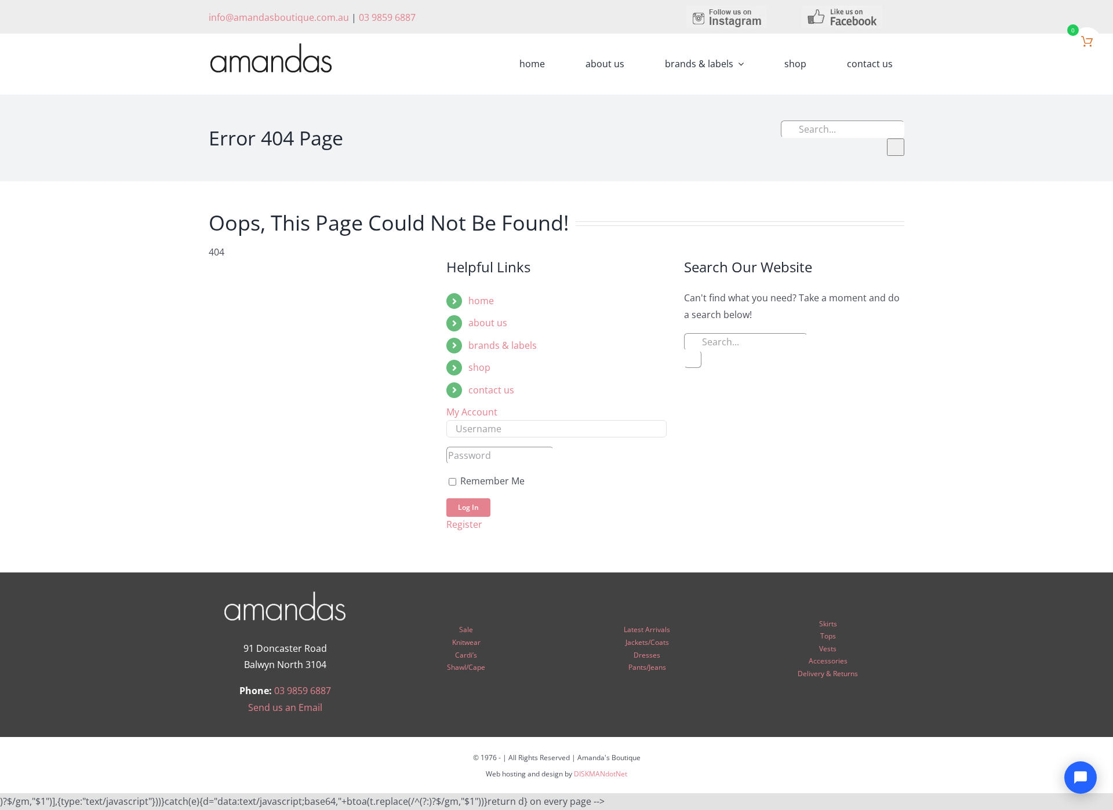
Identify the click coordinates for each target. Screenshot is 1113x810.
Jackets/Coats (647, 642)
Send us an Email (285, 707)
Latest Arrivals (647, 629)
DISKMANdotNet (600, 774)
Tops (828, 636)
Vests (827, 649)
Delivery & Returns (828, 673)
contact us (491, 390)
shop (479, 367)
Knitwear (466, 642)
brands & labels (502, 345)
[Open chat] (1080, 777)
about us (487, 322)
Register (464, 524)
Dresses (647, 655)
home (481, 300)
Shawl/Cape (466, 667)
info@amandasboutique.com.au (279, 17)
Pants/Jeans (647, 667)
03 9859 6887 (387, 17)
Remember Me (491, 481)
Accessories (828, 661)
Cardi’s (466, 655)
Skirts (828, 624)
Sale (466, 629)
